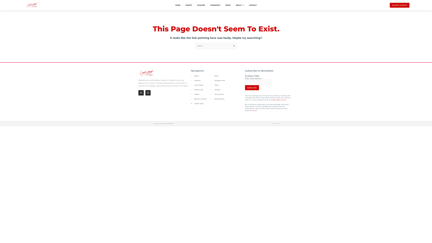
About (239, 5)
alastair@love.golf (278, 100)
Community (215, 5)
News (228, 5)
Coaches (201, 5)
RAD (278, 123)
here (255, 110)
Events (189, 5)
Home (177, 5)
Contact (253, 5)
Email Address (256, 78)
